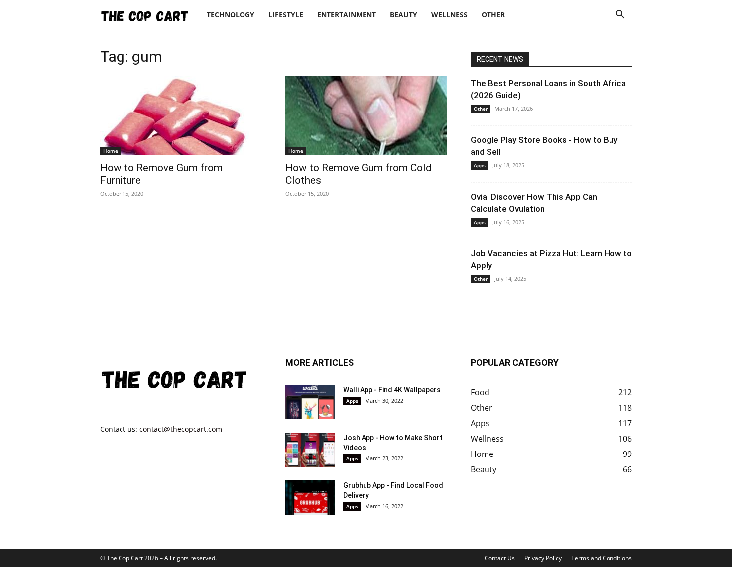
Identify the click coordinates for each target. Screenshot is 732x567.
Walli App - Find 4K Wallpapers (392, 390)
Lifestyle (285, 14)
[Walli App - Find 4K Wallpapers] (310, 402)
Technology (230, 14)
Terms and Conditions (601, 558)
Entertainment (346, 14)
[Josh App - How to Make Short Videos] (310, 450)
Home (110, 150)
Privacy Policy (543, 558)
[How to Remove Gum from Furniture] (180, 115)
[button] (620, 15)
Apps (480, 165)
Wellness (449, 14)
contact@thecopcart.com (180, 429)
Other (493, 14)
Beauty (403, 14)
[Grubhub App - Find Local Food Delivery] (310, 497)
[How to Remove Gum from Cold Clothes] (366, 115)
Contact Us (500, 558)
